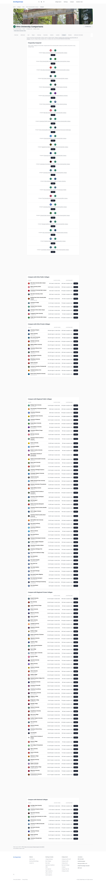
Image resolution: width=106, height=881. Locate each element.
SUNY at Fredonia (34, 530)
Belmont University (34, 612)
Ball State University (48, 112)
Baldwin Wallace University (36, 344)
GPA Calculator (81, 859)
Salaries (51, 35)
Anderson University (34, 667)
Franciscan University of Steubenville (38, 366)
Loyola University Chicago (35, 605)
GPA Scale (80, 867)
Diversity (39, 35)
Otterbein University (34, 340)
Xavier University (62, 181)
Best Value (48, 863)
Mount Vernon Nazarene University (37, 373)
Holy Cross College (34, 714)
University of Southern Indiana (36, 545)
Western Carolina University (36, 450)
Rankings (66, 1)
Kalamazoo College (34, 756)
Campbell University (34, 623)
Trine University (33, 721)
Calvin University (34, 670)
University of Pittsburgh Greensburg (38, 581)
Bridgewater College (34, 700)
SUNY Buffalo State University (36, 519)
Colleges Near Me (65, 869)
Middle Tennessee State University (37, 480)
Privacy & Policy (25, 879)
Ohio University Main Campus (61, 52)
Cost (28, 35)
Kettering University (34, 759)
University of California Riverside (37, 823)
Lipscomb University (34, 660)
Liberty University (34, 616)
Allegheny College (34, 696)
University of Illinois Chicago (36, 430)
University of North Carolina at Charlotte (48, 121)
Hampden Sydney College (35, 766)
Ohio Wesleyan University (35, 355)
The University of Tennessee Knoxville (38, 408)
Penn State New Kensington (36, 578)
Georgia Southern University (48, 224)
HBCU (47, 867)
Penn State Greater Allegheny (36, 574)
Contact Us (31, 863)
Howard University (34, 598)
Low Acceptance (49, 874)
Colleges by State (65, 871)
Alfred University (34, 663)
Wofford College (33, 630)
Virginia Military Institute (35, 487)
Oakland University (34, 477)
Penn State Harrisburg (62, 104)
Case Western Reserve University (48, 249)
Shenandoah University (35, 681)
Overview (16, 35)
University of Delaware (47, 172)
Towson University (34, 442)
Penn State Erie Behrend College (37, 552)
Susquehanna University (35, 710)
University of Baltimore (35, 527)
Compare (72, 1)
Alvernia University (34, 725)
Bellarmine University (35, 770)
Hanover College (33, 741)
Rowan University (34, 834)
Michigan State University (35, 405)
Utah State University (35, 827)
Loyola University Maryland (36, 645)
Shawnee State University (62, 232)
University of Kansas (34, 830)
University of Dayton (48, 155)
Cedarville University (34, 351)
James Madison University (62, 95)
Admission (23, 35)
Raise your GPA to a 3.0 (82, 863)
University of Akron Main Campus (37, 309)
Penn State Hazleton (34, 567)
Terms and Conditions (17, 879)
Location (57, 35)
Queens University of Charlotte (37, 634)
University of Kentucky (47, 206)
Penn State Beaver (34, 585)
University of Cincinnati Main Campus (48, 164)
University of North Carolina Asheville (38, 507)
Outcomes (45, 35)
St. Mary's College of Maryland (36, 541)
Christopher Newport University (37, 473)
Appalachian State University (48, 146)
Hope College (33, 649)
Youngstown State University (36, 313)
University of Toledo (62, 189)
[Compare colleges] (41, 2)
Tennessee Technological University (37, 538)
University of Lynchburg (35, 689)
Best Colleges (48, 861)
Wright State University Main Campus (62, 61)
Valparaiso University (34, 638)
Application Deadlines (50, 865)
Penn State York (33, 563)
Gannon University (34, 752)
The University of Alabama (47, 198)
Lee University (33, 732)
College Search (65, 863)
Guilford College (33, 674)
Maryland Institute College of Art (37, 678)
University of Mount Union (36, 348)
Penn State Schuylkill (34, 559)
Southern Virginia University (36, 718)
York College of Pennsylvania (36, 745)
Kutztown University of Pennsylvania (38, 484)
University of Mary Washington (37, 496)
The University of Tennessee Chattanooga (62, 129)
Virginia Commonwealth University (37, 458)
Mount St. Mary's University (36, 652)
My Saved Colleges (65, 865)
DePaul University (34, 609)
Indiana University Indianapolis (37, 503)
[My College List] (44, 2)
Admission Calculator (78, 35)
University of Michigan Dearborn (37, 469)
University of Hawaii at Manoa (36, 809)
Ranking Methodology (33, 861)
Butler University (34, 620)
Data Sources (32, 859)
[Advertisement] (19, 55)
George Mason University (35, 423)
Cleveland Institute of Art (35, 370)
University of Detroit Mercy (36, 729)
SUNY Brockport (33, 500)
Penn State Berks (34, 556)
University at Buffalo (48, 138)
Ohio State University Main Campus (47, 69)
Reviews (70, 35)
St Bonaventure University (36, 774)
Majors (33, 35)
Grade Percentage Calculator (84, 865)
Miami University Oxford (48, 52)
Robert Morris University (35, 692)
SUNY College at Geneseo (35, 511)
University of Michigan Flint (36, 549)
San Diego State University (36, 805)
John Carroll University (35, 337)
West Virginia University (62, 87)
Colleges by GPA (65, 861)
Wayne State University (35, 462)
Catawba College (33, 641)
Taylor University (34, 748)
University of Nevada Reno (36, 838)
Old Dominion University (35, 820)
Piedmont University (34, 707)
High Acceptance (49, 871)
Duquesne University (34, 627)
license (91, 23)
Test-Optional (48, 869)
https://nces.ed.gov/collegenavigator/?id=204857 (34, 846)
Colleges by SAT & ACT (66, 859)
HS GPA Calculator (81, 861)
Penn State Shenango (35, 570)
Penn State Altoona (34, 534)
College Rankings (49, 859)
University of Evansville (35, 685)
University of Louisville (35, 466)
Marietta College (47, 241)
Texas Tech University (35, 812)
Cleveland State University (36, 306)
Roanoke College (34, 656)
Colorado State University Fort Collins (47, 215)
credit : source (86, 23)
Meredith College (34, 703)
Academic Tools (79, 1)
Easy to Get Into (49, 872)
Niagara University (34, 763)
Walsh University (34, 362)
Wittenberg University (35, 359)
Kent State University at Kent (48, 78)
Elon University (33, 601)
